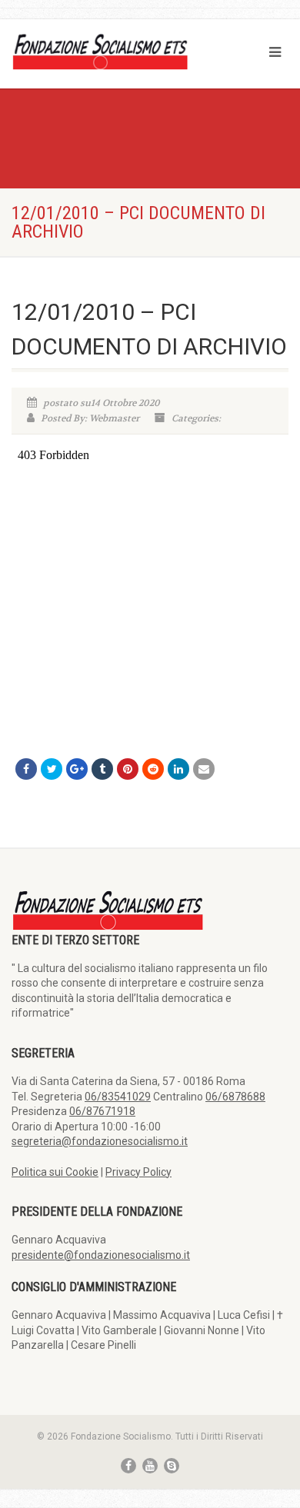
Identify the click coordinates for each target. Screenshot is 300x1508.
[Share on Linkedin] (178, 769)
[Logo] (100, 51)
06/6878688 (235, 1096)
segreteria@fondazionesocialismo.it (100, 1141)
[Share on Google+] (77, 769)
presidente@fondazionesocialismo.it (101, 1255)
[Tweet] (51, 769)
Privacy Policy (138, 1172)
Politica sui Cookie (55, 1172)
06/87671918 (102, 1111)
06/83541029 (118, 1096)
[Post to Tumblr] (102, 769)
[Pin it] (127, 769)
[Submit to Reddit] (153, 769)
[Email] (204, 769)
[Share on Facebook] (26, 769)
